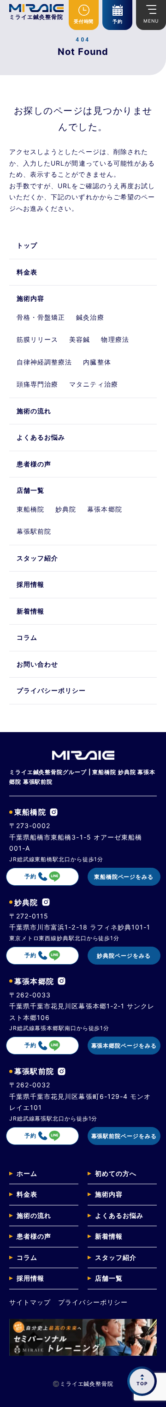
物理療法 (115, 339)
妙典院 (65, 509)
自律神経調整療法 (44, 362)
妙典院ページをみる (123, 955)
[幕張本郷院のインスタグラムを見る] (61, 981)
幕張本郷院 (104, 509)
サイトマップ (30, 1302)
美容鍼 (79, 339)
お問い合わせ (37, 664)
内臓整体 (97, 362)
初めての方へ (115, 1173)
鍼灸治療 (90, 317)
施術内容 (30, 298)
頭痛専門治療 (37, 384)
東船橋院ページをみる (124, 876)
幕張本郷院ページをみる (124, 1045)
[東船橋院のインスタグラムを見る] (54, 812)
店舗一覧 (30, 490)
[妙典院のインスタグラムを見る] (46, 902)
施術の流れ (34, 411)
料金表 (27, 272)
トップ (27, 245)
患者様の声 (34, 464)
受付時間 (84, 21)
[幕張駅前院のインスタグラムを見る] (61, 1071)
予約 (118, 21)
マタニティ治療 (93, 384)
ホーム (27, 1173)
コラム (27, 637)
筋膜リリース (37, 339)
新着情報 (30, 611)
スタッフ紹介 (37, 558)
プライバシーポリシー (51, 690)
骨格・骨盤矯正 (41, 317)
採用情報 (30, 584)
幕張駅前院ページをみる (124, 1136)
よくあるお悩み (41, 437)
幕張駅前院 (34, 531)
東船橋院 (30, 509)
